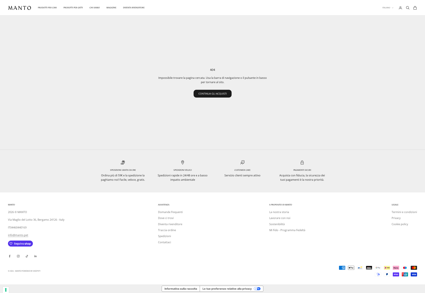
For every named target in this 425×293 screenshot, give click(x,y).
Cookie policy (400, 224)
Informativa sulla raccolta (181, 288)
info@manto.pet (18, 235)
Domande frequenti (170, 212)
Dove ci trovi (166, 218)
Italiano (386, 8)
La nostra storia (279, 212)
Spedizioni (164, 236)
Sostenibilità (277, 224)
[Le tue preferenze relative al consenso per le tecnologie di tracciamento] (6, 290)
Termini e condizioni (404, 212)
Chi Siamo (94, 7)
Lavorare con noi (279, 218)
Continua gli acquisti (212, 93)
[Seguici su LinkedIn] (35, 256)
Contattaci (164, 242)
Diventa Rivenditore (134, 7)
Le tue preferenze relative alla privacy (227, 288)
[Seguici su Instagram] (18, 256)
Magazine (111, 7)
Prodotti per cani (47, 7)
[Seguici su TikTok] (27, 256)
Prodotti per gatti (73, 7)
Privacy (396, 218)
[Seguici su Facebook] (9, 256)
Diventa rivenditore (170, 224)
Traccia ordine (167, 230)
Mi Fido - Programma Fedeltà (287, 230)
